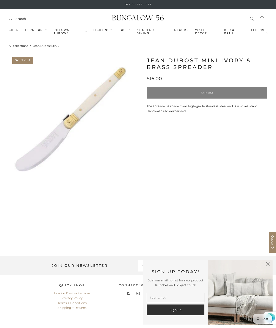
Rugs (123, 29)
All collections (18, 45)
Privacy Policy (72, 298)
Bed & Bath (229, 31)
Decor (180, 29)
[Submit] (13, 18)
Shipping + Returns (72, 308)
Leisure (258, 29)
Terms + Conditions (72, 303)
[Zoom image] (69, 118)
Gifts (13, 29)
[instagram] (138, 293)
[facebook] (128, 293)
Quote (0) (272, 242)
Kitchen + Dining (145, 31)
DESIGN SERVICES (138, 4)
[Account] (252, 19)
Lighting (101, 29)
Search (21, 19)
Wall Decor (201, 31)
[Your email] (175, 297)
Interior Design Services (72, 293)
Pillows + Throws (63, 31)
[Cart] (262, 19)
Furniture (35, 29)
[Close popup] (268, 264)
